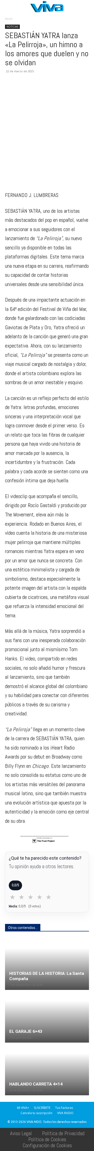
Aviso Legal (21, 1133)
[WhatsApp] (33, 90)
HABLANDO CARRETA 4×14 (36, 1084)
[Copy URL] (79, 90)
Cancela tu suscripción (36, 1113)
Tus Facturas (64, 1108)
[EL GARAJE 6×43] (47, 1017)
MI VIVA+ (23, 1108)
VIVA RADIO (65, 1113)
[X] (22, 90)
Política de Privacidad (63, 1133)
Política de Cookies (47, 1139)
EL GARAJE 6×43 (25, 1031)
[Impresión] (56, 90)
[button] (9, 7)
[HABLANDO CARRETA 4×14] (47, 1069)
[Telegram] (68, 90)
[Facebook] (10, 90)
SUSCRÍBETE (42, 1108)
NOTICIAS (12, 26)
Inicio (9, 19)
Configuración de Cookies (47, 1145)
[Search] (87, 7)
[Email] (45, 90)
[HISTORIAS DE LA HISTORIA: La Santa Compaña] (47, 964)
